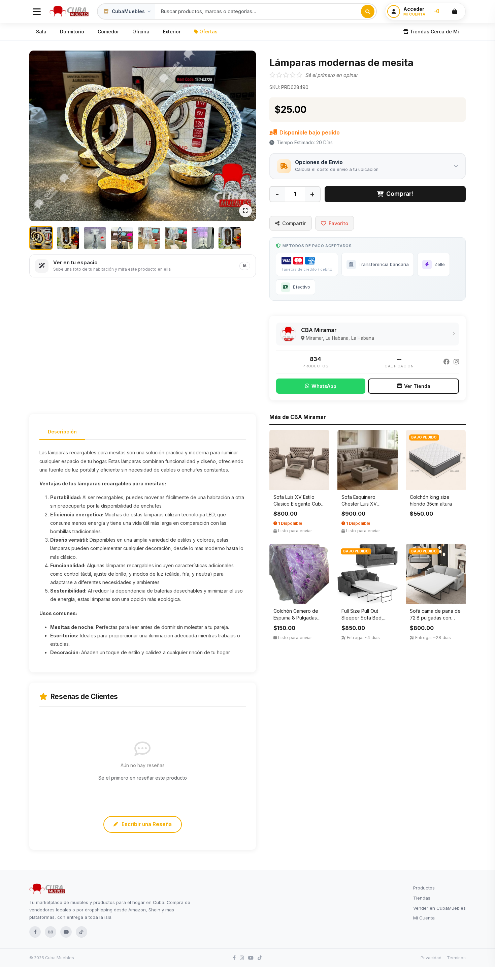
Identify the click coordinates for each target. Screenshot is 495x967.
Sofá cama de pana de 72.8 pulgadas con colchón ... (435, 617)
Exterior (171, 31)
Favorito (338, 223)
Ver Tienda (417, 386)
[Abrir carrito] (454, 11)
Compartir (294, 223)
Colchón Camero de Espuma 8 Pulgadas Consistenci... (295, 617)
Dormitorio (72, 31)
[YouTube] (66, 932)
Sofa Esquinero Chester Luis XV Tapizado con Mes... (363, 503)
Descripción (62, 431)
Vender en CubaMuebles (439, 908)
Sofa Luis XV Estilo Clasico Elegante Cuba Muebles (298, 503)
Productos (424, 887)
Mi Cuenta (424, 917)
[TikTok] (81, 932)
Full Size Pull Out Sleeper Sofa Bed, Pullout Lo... (362, 617)
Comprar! (399, 193)
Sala (41, 31)
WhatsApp (323, 386)
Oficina (141, 31)
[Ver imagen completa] (245, 210)
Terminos (456, 957)
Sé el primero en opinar (331, 75)
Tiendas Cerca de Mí (434, 31)
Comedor (108, 31)
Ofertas (208, 31)
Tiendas (421, 898)
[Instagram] (456, 362)
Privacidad (431, 957)
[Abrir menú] (36, 11)
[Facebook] (446, 362)
